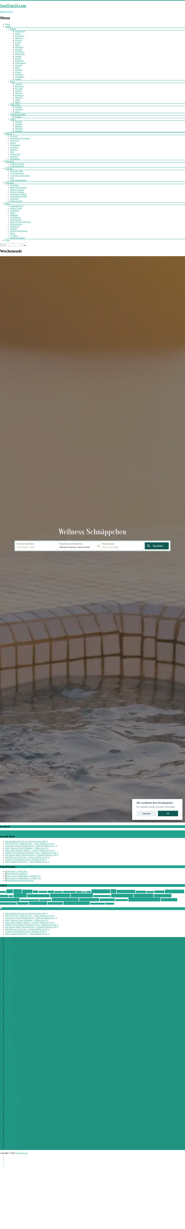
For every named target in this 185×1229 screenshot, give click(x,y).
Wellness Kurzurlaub (65, 899)
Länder (8, 26)
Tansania (18, 131)
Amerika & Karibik (18, 114)
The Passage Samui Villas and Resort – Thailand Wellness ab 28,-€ (31, 855)
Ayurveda (9, 168)
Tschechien (19, 36)
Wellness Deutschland (102, 896)
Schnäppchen (100, 891)
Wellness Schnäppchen (144, 899)
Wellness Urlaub (55, 903)
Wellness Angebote (38, 895)
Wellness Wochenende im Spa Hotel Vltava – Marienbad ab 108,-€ (31, 853)
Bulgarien (19, 74)
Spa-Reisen (141, 892)
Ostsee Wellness (69, 892)
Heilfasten (14, 215)
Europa (13, 29)
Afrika (12, 119)
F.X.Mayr (14, 235)
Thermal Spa (15, 154)
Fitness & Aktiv (16, 201)
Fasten (12, 213)
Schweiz (18, 40)
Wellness (8, 134)
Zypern (18, 43)
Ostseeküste (58, 892)
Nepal (17, 102)
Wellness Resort (121, 900)
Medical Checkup (17, 190)
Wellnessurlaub (38, 903)
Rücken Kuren (16, 208)
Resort (89, 892)
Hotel (35, 892)
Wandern (13, 150)
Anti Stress (14, 185)
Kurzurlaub (9, 161)
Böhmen (3, 892)
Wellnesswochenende (97, 904)
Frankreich (19, 61)
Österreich (19, 38)
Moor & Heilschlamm (18, 231)
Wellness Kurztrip (45, 900)
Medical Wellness (17, 192)
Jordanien (19, 109)
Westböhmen (109, 904)
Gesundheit (9, 183)
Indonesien (19, 86)
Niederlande (20, 54)
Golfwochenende (17, 166)
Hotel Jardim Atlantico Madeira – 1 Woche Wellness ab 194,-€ (30, 850)
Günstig (27, 891)
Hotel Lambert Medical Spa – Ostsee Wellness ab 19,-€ (27, 862)
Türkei (17, 34)
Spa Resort (159, 892)
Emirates (18, 107)
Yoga (12, 178)
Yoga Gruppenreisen (18, 180)
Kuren (7, 203)
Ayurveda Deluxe (17, 173)
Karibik (18, 117)
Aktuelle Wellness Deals (19, 908)
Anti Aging (14, 141)
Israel (17, 112)
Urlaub (10, 896)
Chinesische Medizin (18, 194)
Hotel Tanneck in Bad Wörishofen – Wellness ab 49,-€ (26, 848)
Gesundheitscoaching (18, 196)
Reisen (84, 892)
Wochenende (15, 145)
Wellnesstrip (23, 903)
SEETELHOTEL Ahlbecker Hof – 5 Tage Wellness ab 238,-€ (29, 844)
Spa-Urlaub (150, 892)
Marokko (18, 126)
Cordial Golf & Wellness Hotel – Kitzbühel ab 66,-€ (25, 859)
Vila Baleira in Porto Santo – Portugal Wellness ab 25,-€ (27, 857)
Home (7, 24)
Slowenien (19, 52)
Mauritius (19, 98)
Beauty (13, 143)
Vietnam (18, 91)
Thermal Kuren (16, 224)
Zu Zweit (13, 136)
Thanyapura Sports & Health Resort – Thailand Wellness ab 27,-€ (31, 846)
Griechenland (20, 63)
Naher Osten (15, 105)
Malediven (19, 95)
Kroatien (18, 49)
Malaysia (18, 93)
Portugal (18, 65)
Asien (12, 81)
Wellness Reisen (89, 899)
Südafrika (19, 128)
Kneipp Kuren (16, 220)
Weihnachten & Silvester (20, 138)
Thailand (18, 84)
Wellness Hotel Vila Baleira (29, 900)
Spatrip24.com (174, 891)
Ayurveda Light (16, 171)
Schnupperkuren (16, 206)
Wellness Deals (82, 895)
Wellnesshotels (10, 899)
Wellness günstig (122, 895)
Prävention (14, 199)
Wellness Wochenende (77, 903)
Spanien (18, 56)
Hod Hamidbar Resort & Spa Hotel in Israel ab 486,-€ (26, 841)
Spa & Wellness (126, 891)
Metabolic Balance (17, 238)
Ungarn (18, 72)
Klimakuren (15, 226)
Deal (9, 891)
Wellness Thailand (8, 903)
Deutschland (20, 31)
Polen (17, 68)
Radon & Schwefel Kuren (20, 222)
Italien (17, 45)
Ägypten (18, 122)
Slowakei (19, 70)
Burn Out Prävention (18, 187)
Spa (113, 891)
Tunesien (18, 124)
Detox (12, 233)
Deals (7, 240)
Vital (12, 152)
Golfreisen (14, 147)
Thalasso (13, 229)
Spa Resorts (15, 159)
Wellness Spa (169, 899)
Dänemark (19, 47)
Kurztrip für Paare (17, 164)
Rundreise (14, 156)
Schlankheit (14, 211)
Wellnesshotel (143, 895)
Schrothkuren (15, 217)
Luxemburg (19, 77)
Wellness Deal (60, 895)
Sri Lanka (19, 88)
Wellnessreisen (107, 899)
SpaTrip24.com (21, 1153)
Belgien (18, 59)
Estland (18, 79)
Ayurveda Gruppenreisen (20, 176)
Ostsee (51, 892)
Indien (17, 100)
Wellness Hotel (162, 895)
